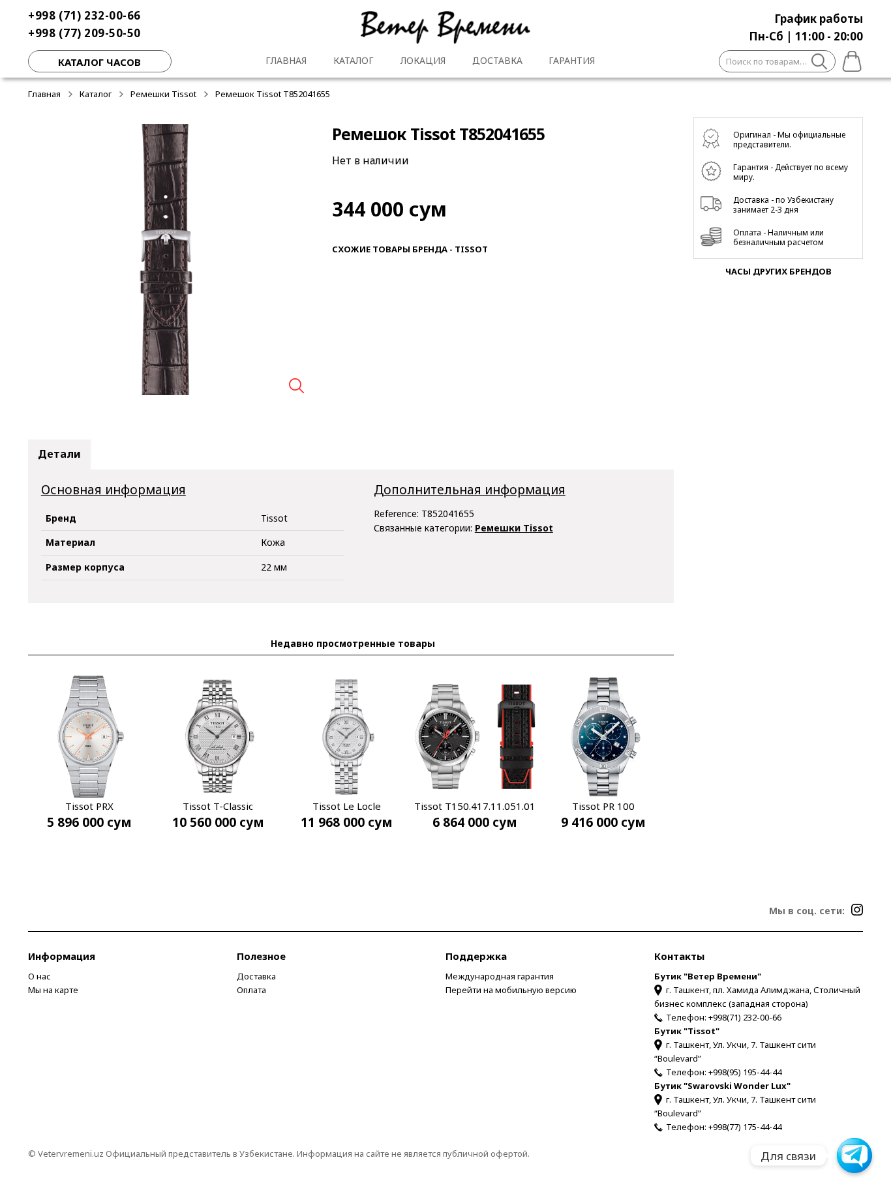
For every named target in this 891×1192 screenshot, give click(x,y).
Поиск (819, 63)
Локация (423, 60)
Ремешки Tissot (163, 94)
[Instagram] (857, 910)
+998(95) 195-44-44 (744, 1072)
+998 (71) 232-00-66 (84, 15)
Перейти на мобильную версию (511, 990)
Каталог (353, 60)
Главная (286, 60)
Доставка (497, 60)
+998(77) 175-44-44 (744, 1127)
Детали (59, 454)
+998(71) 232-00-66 (744, 1017)
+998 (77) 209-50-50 (84, 32)
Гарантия (572, 60)
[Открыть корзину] (849, 59)
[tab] (59, 454)
